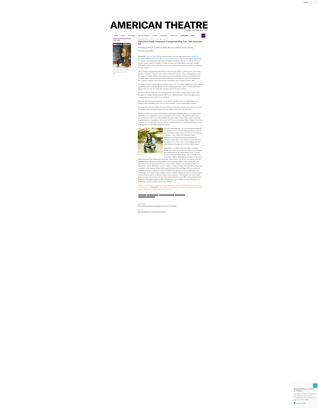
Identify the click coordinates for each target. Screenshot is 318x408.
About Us (173, 36)
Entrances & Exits (143, 39)
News (122, 36)
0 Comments (165, 39)
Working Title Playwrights (146, 197)
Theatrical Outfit (151, 56)
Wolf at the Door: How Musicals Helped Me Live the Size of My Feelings (157, 205)
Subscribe (184, 36)
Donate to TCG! (300, 403)
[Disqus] (169, 238)
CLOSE (315, 385)
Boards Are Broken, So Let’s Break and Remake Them (152, 211)
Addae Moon (142, 195)
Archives (163, 36)
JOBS (192, 36)
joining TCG (154, 187)
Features (131, 36)
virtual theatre (180, 195)
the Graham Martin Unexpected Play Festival (165, 58)
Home (116, 36)
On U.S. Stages (143, 36)
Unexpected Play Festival (166, 195)
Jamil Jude (181, 109)
